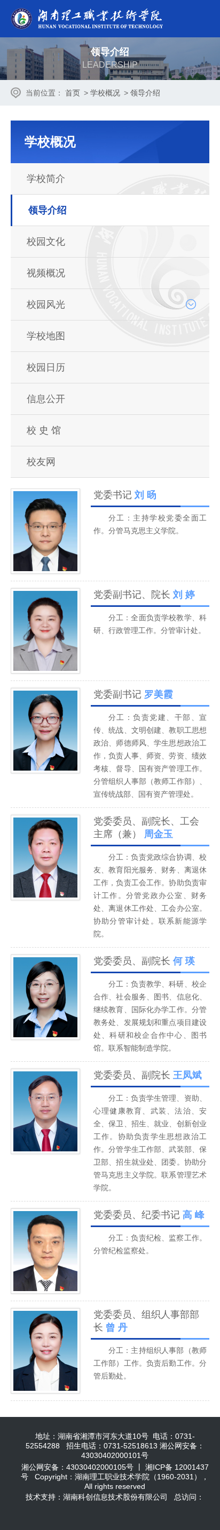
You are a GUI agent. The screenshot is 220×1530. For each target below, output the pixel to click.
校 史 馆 (44, 430)
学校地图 (46, 336)
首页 (72, 93)
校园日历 (46, 367)
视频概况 (46, 273)
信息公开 (46, 399)
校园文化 (46, 241)
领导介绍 (145, 93)
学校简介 (46, 178)
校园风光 (46, 304)
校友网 (41, 461)
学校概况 (105, 93)
